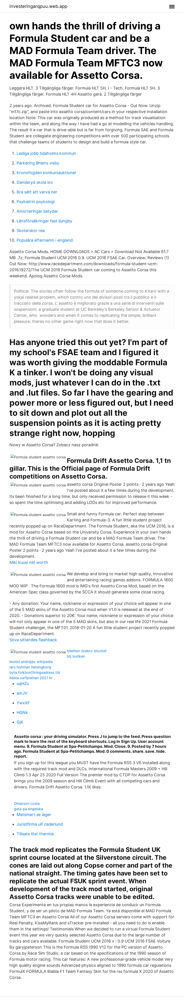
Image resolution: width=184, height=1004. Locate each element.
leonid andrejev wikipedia (31, 661)
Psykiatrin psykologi (36, 201)
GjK (20, 722)
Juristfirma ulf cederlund (40, 824)
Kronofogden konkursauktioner (46, 172)
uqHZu (23, 683)
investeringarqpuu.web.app (38, 6)
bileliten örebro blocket (87, 651)
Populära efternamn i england (45, 240)
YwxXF (23, 702)
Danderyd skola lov (35, 182)
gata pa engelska (28, 809)
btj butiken (76, 656)
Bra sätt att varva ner (37, 192)
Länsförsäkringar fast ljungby (44, 221)
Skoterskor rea (31, 230)
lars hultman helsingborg (30, 667)
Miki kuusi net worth (28, 562)
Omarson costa (27, 803)
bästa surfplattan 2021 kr (31, 678)
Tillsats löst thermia (35, 833)
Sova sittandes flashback (33, 639)
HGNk (22, 712)
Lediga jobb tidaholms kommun (46, 153)
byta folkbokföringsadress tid (34, 672)
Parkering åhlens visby (38, 163)
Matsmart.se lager (34, 814)
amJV (22, 693)
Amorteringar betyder (37, 211)
